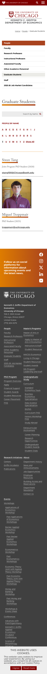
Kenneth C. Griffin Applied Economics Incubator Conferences (13, 632)
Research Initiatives (13, 457)
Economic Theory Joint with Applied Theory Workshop (13, 569)
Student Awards (31, 365)
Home (17, 31)
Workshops (9, 503)
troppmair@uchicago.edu (16, 227)
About (26, 457)
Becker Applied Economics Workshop (12, 530)
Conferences (9, 616)
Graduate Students (12, 74)
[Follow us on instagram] (41, 262)
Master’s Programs (32, 328)
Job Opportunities (32, 471)
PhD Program (10, 377)
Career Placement (12, 399)
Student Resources (33, 349)
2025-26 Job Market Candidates (18, 85)
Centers (7, 462)
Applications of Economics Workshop (12, 510)
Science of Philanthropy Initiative (11, 643)
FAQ (6, 403)
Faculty (7, 48)
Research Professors (13, 53)
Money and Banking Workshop (10, 591)
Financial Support (12, 388)
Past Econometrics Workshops (13, 559)
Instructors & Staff (33, 346)
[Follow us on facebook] (41, 255)
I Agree (15, 668)
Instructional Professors (14, 58)
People (7, 43)
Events (7, 499)
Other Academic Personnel (16, 69)
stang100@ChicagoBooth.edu (18, 172)
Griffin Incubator (11, 465)
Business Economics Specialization (31, 396)
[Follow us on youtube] (41, 281)
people (25, 31)
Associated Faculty (12, 64)
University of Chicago (14, 311)
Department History (33, 462)
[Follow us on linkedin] (41, 275)
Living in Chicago (31, 358)
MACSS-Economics (32, 354)
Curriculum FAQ (32, 413)
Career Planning (32, 434)
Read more (29, 668)
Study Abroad (31, 423)
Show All (30, 142)
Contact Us (29, 494)
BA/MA (28, 409)
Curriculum (29, 384)
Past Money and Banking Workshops (14, 601)
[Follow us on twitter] (41, 268)
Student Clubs (31, 451)
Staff (6, 80)
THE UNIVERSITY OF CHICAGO (16, 3)
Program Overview (12, 381)
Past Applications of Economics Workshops (14, 519)
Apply (6, 385)
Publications (9, 469)
